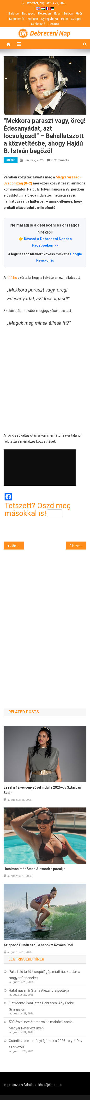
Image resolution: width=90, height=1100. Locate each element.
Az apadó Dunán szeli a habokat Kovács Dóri (38, 945)
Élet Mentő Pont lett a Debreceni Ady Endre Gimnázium (41, 1006)
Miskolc (33, 19)
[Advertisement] (45, 380)
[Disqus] (45, 620)
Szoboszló (38, 24)
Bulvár (10, 159)
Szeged (76, 19)
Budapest (28, 13)
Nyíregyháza (49, 19)
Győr (79, 13)
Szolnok (53, 24)
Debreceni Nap (50, 33)
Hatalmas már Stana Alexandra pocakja (35, 869)
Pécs (64, 19)
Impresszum (13, 1085)
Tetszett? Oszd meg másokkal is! (38, 509)
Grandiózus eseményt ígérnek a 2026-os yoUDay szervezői (45, 1044)
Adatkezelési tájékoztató (43, 1085)
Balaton (13, 13)
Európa (68, 13)
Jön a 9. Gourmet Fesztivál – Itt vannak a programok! (17, 546)
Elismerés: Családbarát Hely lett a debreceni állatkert (78, 546)
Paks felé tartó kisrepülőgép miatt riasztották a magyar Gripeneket (44, 975)
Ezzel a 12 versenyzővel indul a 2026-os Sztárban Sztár (42, 790)
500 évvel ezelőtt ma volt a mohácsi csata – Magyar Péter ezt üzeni (42, 1025)
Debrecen (44, 13)
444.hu (12, 277)
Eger (57, 13)
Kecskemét (16, 19)
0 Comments (60, 160)
